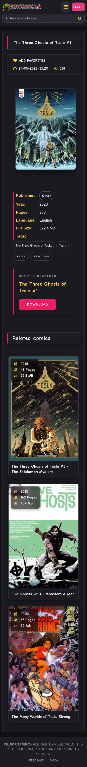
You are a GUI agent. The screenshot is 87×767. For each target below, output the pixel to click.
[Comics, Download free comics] (30, 7)
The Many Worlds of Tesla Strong (40, 716)
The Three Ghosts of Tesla (34, 245)
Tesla (62, 245)
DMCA (54, 760)
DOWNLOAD (37, 304)
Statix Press (41, 256)
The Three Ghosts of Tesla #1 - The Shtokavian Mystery (39, 469)
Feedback (36, 760)
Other (46, 196)
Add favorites (32, 61)
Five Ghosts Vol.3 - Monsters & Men (42, 594)
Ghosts (20, 256)
